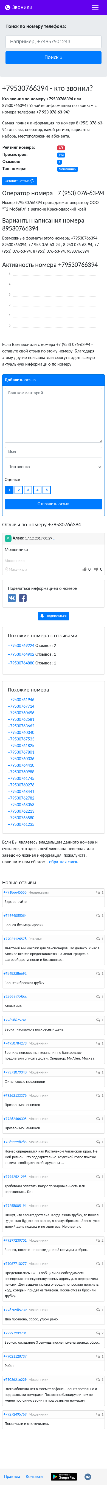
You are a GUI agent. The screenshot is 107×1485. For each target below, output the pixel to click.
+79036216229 (15, 1380)
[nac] (95, 7)
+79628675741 (15, 1020)
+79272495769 (15, 1415)
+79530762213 (21, 811)
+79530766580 (21, 818)
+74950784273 (15, 1043)
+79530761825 (21, 746)
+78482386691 (15, 974)
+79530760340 (21, 733)
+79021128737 (15, 1357)
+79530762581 (21, 719)
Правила (12, 1477)
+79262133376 (15, 1096)
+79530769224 (21, 646)
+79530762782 (21, 798)
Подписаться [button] (56, 616)
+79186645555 (15, 893)
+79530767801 (21, 752)
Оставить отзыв (17, 181)
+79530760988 (21, 772)
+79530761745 (21, 779)
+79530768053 (21, 805)
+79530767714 (21, 706)
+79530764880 (21, 663)
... (55, 538)
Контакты (34, 1477)
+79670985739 (15, 1310)
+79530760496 (21, 713)
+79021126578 (15, 939)
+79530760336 (21, 759)
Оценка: (12, 480)
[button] (53, 57)
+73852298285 (15, 1142)
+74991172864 (15, 997)
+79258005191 (15, 1206)
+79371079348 (15, 1072)
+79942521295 (15, 1177)
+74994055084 (15, 916)
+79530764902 (21, 654)
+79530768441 (21, 792)
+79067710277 (15, 1264)
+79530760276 (21, 785)
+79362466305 (15, 1119)
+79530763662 (21, 726)
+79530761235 (21, 824)
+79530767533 (21, 739)
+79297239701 (15, 1241)
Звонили (21, 7)
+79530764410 (21, 765)
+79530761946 (21, 700)
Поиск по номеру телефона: (35, 26)
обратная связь (63, 862)
